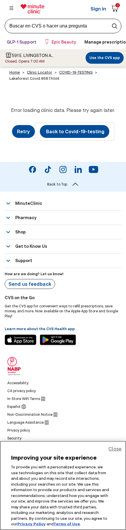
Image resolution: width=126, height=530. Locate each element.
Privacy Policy (31, 524)
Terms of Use (67, 524)
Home (14, 72)
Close (115, 449)
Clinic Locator (39, 72)
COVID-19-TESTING (76, 72)
